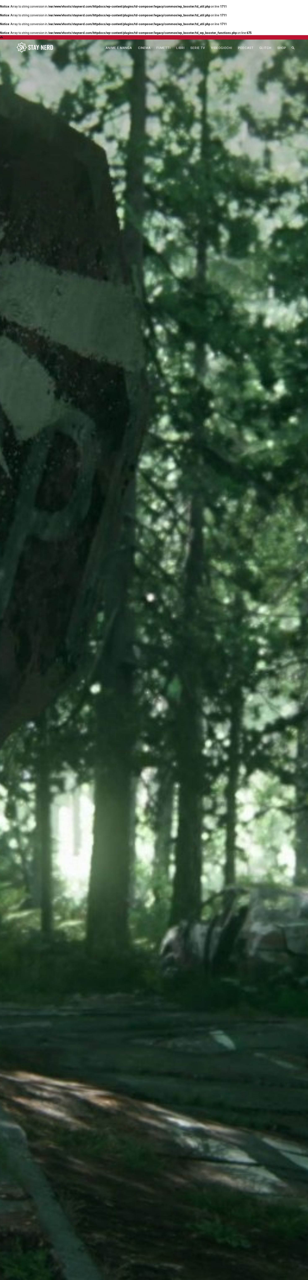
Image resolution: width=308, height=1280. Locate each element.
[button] (293, 48)
